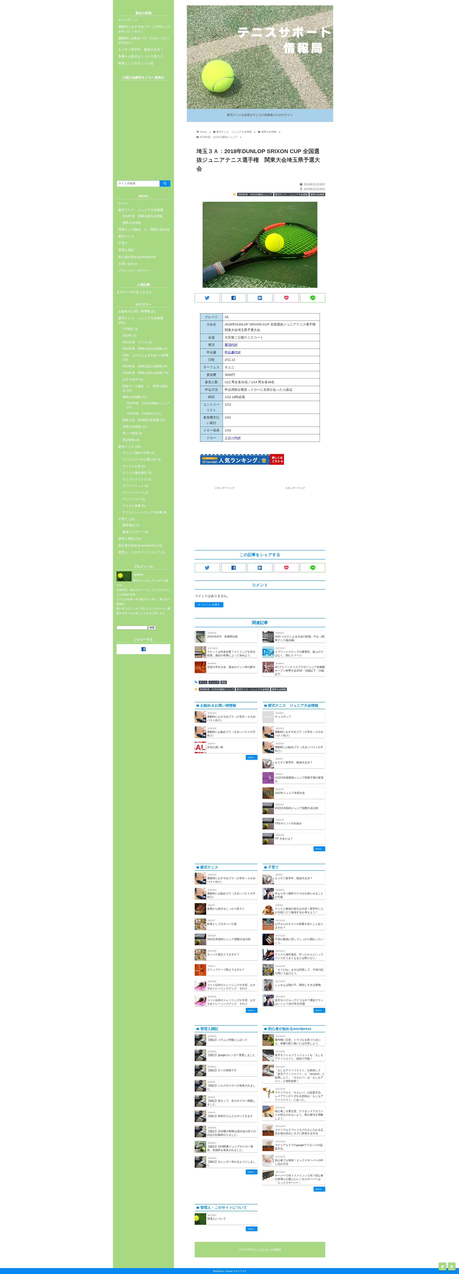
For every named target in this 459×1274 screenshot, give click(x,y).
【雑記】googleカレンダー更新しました (231, 1054)
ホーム (123, 203)
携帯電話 (128, 525)
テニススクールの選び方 (139, 459)
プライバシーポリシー (134, 270)
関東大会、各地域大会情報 (140, 420)
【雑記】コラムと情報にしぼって (227, 1039)
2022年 (127, 335)
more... (252, 757)
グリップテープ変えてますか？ (226, 969)
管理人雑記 (126, 250)
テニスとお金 (131, 466)
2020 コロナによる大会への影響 (145, 355)
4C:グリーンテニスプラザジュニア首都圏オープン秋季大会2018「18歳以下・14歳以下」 (300, 670)
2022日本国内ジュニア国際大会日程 (296, 808)
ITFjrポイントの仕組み (288, 823)
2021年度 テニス (134, 342)
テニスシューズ (133, 492)
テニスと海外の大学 (136, 453)
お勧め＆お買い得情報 (134, 311)
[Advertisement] (225, 516)
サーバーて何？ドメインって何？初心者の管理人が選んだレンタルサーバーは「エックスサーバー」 (299, 1179)
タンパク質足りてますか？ (223, 954)
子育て (123, 243)
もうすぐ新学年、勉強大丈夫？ (294, 762)
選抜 (223, 682)
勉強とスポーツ (133, 532)
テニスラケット (133, 486)
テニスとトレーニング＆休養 (142, 512)
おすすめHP (130, 379)
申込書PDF (233, 352)
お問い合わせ (128, 264)
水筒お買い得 (215, 747)
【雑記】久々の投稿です (222, 1070)
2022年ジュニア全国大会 (290, 792)
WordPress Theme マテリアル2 (229, 1271)
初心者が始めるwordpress (137, 257)
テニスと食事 (131, 505)
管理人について (216, 1218)
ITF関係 (127, 329)
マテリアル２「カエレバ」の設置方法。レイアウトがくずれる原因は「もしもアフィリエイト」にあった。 (299, 1096)
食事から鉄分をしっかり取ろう (226, 908)
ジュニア (214, 682)
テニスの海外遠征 (134, 472)
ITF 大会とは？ (284, 838)
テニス (203, 682)
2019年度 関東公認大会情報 (142, 366)
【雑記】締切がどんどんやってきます (230, 1115)
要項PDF (231, 345)
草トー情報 (130, 433)
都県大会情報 (317, 194)
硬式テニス (126, 236)
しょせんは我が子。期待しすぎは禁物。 (299, 984)
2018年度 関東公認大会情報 (142, 216)
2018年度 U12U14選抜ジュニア (255, 194)
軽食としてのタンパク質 (222, 923)
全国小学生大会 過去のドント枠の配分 (231, 666)
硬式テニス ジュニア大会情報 (291, 194)
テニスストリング (134, 479)
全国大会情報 (131, 426)
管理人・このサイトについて (139, 552)
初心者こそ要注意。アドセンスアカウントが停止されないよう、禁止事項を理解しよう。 (299, 1115)
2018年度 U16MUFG (141, 413)
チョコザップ (283, 716)
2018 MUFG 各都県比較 (222, 636)
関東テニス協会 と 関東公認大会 (144, 229)
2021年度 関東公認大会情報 (142, 348)
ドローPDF (233, 438)
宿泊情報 (128, 440)
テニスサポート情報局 (267, 1249)
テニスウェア (131, 499)
